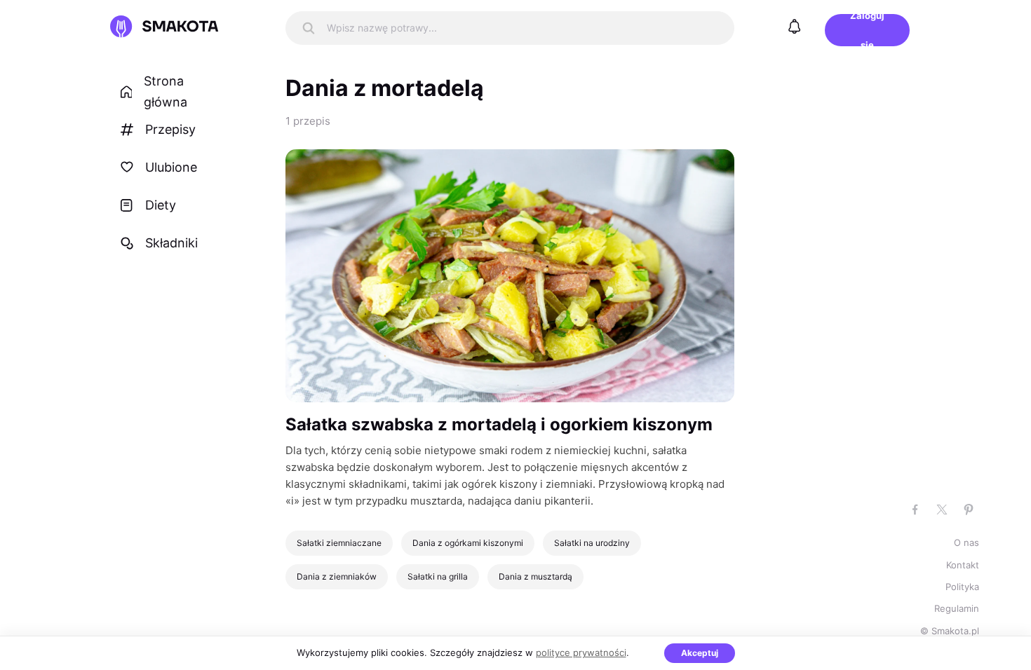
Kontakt (962, 564)
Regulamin (956, 608)
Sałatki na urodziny (592, 543)
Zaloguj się (867, 30)
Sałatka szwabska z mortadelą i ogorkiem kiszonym (499, 424)
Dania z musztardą (535, 576)
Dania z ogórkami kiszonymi (467, 543)
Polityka (962, 586)
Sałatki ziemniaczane (339, 543)
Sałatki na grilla (437, 576)
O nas (966, 542)
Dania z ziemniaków (337, 576)
